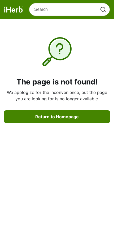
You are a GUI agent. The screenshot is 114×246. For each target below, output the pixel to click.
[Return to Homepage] (13, 9)
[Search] (103, 9)
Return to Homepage (57, 116)
